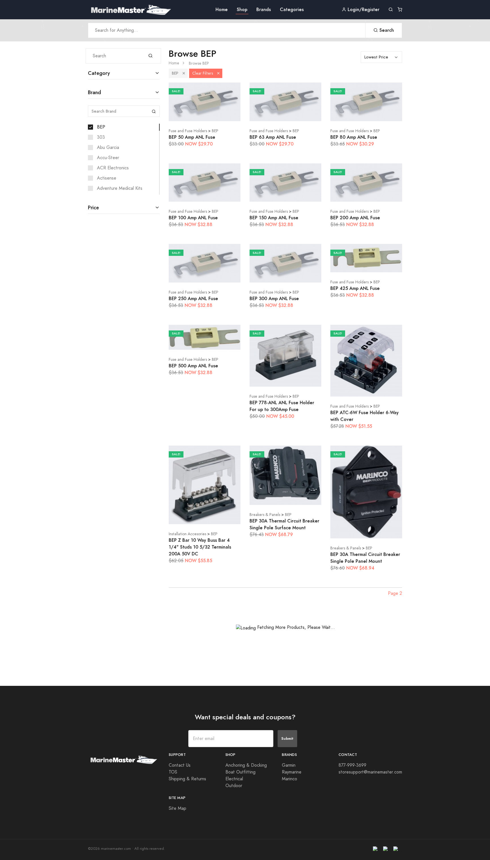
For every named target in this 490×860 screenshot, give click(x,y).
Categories (292, 9)
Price (93, 207)
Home (222, 9)
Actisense (106, 178)
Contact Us (180, 765)
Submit (287, 738)
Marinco (289, 779)
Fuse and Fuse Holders (188, 131)
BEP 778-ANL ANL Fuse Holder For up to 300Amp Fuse (282, 406)
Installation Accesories (187, 534)
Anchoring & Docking (246, 765)
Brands (263, 9)
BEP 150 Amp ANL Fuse (274, 217)
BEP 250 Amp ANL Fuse (193, 298)
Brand (94, 92)
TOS (173, 772)
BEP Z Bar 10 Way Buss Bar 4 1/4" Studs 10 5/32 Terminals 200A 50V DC (200, 547)
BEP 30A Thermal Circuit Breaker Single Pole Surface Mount (284, 524)
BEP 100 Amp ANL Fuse (193, 217)
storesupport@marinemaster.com (370, 772)
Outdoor (233, 786)
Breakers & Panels (265, 514)
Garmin (288, 765)
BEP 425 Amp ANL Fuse (355, 288)
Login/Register (362, 9)
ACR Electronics (113, 168)
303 (101, 137)
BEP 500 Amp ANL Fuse (193, 365)
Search (386, 30)
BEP (101, 127)
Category (99, 73)
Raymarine (291, 772)
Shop (242, 9)
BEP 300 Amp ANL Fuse (274, 298)
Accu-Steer (108, 158)
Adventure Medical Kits (119, 188)
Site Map (177, 808)
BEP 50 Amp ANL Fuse (192, 137)
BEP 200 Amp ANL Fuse (355, 217)
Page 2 (395, 593)
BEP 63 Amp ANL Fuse (273, 137)
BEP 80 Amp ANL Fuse (353, 137)
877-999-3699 (352, 765)
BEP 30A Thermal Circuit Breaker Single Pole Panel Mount (365, 557)
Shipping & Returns (187, 779)
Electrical (234, 779)
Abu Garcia (108, 147)
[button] (184, 73)
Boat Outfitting (240, 772)
